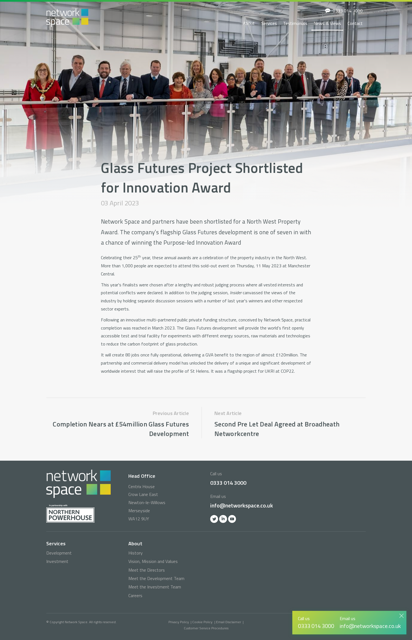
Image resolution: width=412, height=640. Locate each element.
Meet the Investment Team (154, 586)
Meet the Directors (146, 570)
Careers (135, 595)
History (135, 552)
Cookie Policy (202, 622)
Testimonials (295, 23)
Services (269, 23)
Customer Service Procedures (206, 628)
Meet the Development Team (156, 578)
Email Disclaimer (228, 622)
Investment (57, 561)
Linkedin (223, 519)
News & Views (327, 23)
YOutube (232, 519)
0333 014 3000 (348, 10)
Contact (355, 23)
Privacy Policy (178, 622)
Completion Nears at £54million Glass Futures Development (121, 429)
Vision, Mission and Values (153, 561)
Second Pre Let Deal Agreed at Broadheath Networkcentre (276, 429)
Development (59, 552)
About (249, 23)
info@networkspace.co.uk (241, 505)
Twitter (214, 519)
